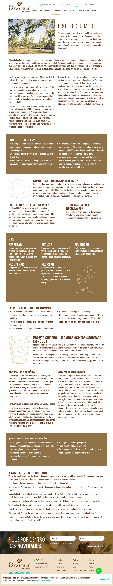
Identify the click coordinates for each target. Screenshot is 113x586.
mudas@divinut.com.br (49, 5)
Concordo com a (62, 543)
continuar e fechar (105, 579)
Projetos (56, 10)
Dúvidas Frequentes (62, 570)
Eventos (81, 10)
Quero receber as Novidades (95, 546)
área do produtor (88, 5)
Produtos (47, 10)
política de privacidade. (67, 543)
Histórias (64, 10)
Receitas (73, 10)
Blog (87, 10)
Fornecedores (60, 567)
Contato (93, 10)
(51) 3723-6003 (67, 5)
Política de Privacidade (79, 570)
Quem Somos (38, 10)
